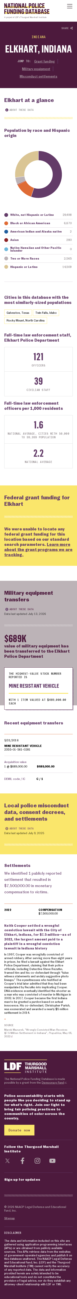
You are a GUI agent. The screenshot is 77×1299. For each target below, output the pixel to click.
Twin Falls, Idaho (46, 312)
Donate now (19, 1130)
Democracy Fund (53, 1082)
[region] (38, 759)
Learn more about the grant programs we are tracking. (38, 549)
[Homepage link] (24, 9)
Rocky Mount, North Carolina (26, 320)
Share (65, 28)
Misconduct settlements (38, 76)
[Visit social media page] (7, 1160)
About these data (21, 109)
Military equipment (36, 69)
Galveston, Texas (18, 312)
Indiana (38, 37)
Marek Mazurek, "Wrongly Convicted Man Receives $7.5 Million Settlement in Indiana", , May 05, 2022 (38, 1033)
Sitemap (9, 1218)
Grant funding (44, 61)
